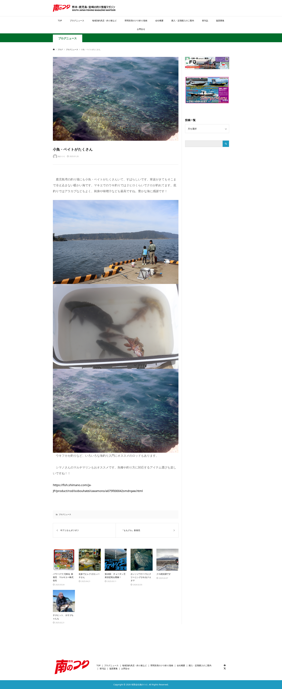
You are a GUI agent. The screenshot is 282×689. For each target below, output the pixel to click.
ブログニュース (77, 20)
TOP (60, 20)
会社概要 (159, 20)
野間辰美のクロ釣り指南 (136, 20)
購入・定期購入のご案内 (182, 20)
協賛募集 (220, 20)
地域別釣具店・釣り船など (104, 20)
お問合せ (141, 29)
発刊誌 (205, 20)
